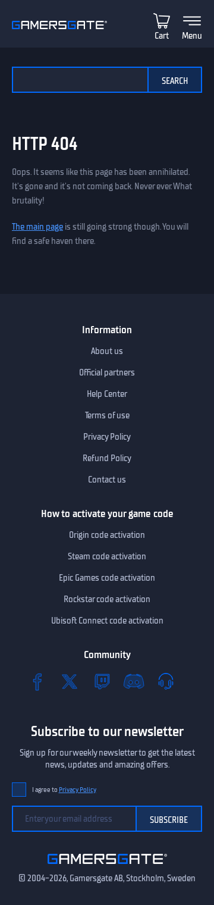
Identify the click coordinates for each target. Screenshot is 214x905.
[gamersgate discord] (134, 681)
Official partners (107, 372)
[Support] (166, 681)
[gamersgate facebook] (37, 681)
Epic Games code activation (107, 578)
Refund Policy (107, 458)
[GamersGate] (107, 866)
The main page (37, 227)
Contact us (107, 480)
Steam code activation (107, 556)
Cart (162, 36)
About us (107, 351)
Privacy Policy (107, 437)
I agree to (64, 789)
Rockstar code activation (107, 599)
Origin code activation (107, 535)
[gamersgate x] (70, 681)
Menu (192, 36)
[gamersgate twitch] (102, 681)
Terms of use (107, 415)
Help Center (107, 394)
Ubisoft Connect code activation (107, 621)
